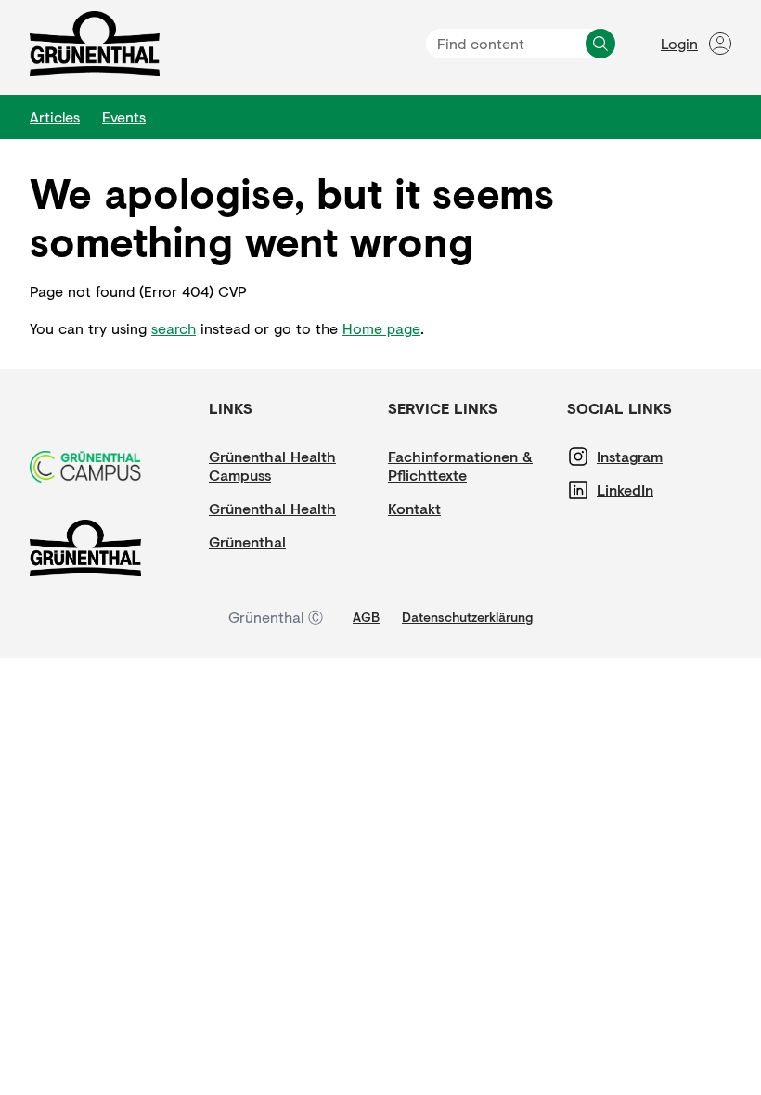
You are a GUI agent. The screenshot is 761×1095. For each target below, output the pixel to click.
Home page (381, 328)
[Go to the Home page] (95, 43)
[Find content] (600, 43)
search (173, 328)
